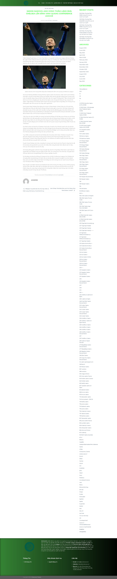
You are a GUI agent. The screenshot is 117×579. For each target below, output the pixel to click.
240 (80, 287)
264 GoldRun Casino (84, 327)
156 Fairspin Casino (84, 179)
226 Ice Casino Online (85, 257)
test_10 (81, 511)
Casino (81, 446)
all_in (80, 437)
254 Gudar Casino (84, 316)
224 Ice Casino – (83, 254)
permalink (61, 174)
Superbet (82, 503)
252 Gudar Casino (84, 309)
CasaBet (81, 442)
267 (80, 336)
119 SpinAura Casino (84, 138)
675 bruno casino (84, 394)
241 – (80, 290)
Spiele (81, 501)
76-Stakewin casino (84, 406)
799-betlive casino (84, 416)
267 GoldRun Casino (84, 338)
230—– (81, 267)
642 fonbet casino (84, 381)
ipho (80, 470)
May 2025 (82, 81)
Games (81, 461)
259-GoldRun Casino (85, 318)
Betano (81, 439)
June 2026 (82, 50)
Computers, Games (84, 451)
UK (80, 518)
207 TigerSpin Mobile (85, 225)
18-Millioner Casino (84, 191)
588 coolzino (82, 371)
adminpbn (55, 20)
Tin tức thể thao (68, 3)
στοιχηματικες (82, 531)
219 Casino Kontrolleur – (85, 243)
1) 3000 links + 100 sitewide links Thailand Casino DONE (86, 109)
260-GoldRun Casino (85, 324)
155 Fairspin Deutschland (86, 176)
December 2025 (83, 64)
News (80, 484)
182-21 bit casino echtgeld (86, 195)
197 (80, 212)
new (80, 482)
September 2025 (84, 71)
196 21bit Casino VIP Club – (86, 210)
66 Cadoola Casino (84, 389)
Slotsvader (82, 496)
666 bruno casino (84, 392)
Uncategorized (83, 520)
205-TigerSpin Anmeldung (86, 223)
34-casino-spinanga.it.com (86, 362)
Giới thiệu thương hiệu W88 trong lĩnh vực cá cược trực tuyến (85, 15)
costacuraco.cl (83, 454)
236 (80, 279)
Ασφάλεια (81, 529)
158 (80, 181)
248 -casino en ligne (84, 299)
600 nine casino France (85, 376)
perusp (81, 489)
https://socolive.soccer (83, 564)
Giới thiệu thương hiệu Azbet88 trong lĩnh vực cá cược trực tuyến (86, 21)
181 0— (81, 193)
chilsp (81, 449)
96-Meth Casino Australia (86, 435)
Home (43, 3)
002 (80, 91)
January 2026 (83, 62)
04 (80, 98)
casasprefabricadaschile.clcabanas (88, 444)
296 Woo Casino (83, 355)
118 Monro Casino (84, 136)
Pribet (81, 492)
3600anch (82, 364)
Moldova (81, 477)
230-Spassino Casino (84, 270)
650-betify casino (83, 383)
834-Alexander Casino (85, 427)
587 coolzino (82, 369)
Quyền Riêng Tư (58, 3)
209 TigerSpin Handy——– (86, 230)
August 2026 (82, 48)
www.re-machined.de (85, 527)
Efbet (80, 458)
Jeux (80, 475)
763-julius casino (83, 408)
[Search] (39, 3)
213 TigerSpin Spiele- (85, 241)
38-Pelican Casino (84, 366)
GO (80, 465)
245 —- (81, 292)
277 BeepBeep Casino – (85, 349)
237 (80, 285)
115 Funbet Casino (84, 133)
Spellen (81, 499)
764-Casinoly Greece (84, 411)
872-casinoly (82, 432)
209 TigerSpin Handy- (85, 228)
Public (81, 494)
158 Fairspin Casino (84, 183)
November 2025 (83, 67)
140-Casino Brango (84, 153)
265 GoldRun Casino (84, 329)
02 (80, 96)
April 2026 (82, 55)
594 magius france (84, 373)
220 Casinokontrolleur (85, 245)
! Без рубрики (83, 89)
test (80, 508)
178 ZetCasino (83, 188)
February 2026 (83, 59)
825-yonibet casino (84, 423)
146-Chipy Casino (83, 155)
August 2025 (82, 74)
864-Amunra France (84, 430)
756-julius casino (83, 404)
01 (80, 93)
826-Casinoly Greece (85, 425)
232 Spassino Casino (84, 276)
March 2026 (82, 57)
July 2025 (82, 76)
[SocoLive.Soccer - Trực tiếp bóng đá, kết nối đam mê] (29, 3)
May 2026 (82, 52)
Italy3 (80, 473)
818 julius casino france (85, 420)
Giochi (81, 463)
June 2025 (82, 79)
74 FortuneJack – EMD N (86, 399)
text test (81, 513)
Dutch (81, 456)
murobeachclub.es (84, 480)
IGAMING (81, 468)
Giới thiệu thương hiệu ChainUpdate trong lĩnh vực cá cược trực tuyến (85, 32)
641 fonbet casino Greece (86, 378)
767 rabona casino (84, 413)
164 (80, 186)
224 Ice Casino (83, 252)
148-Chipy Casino (83, 162)
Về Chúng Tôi (49, 3)
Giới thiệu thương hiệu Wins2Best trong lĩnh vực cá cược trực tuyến (86, 38)
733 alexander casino (85, 397)
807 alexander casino (85, 418)
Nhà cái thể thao (78, 3)
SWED (81, 506)
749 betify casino (83, 401)
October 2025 (83, 69)
